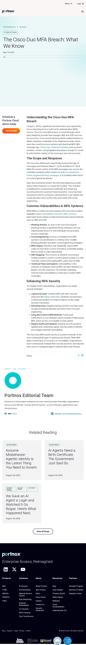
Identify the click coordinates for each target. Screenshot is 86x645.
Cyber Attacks (10, 32)
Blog (54, 586)
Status (28, 631)
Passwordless (25, 590)
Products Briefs (59, 593)
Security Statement (40, 609)
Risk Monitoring (25, 599)
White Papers (58, 597)
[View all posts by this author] (5, 414)
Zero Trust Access (26, 616)
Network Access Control (25, 594)
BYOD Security (24, 613)
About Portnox (41, 586)
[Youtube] (22, 569)
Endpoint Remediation (24, 604)
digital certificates (52, 297)
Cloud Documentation (58, 605)
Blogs (22, 27)
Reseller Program (76, 586)
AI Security (23, 586)
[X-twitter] (14, 569)
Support (10, 631)
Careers (39, 601)
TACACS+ (6, 597)
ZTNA (4, 590)
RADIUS (5, 593)
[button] (78, 355)
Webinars (56, 601)
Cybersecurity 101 (60, 610)
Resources (9, 27)
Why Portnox (41, 590)
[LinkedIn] (52, 414)
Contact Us (40, 604)
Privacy (21, 631)
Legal (16, 631)
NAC (4, 586)
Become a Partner (76, 590)
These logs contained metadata (54, 147)
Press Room (41, 597)
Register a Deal (75, 593)
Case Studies (58, 590)
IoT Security (23, 609)
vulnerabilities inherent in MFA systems (58, 214)
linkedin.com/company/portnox (68, 414)
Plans (4, 601)
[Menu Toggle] (82, 11)
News (38, 593)
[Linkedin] (5, 569)
